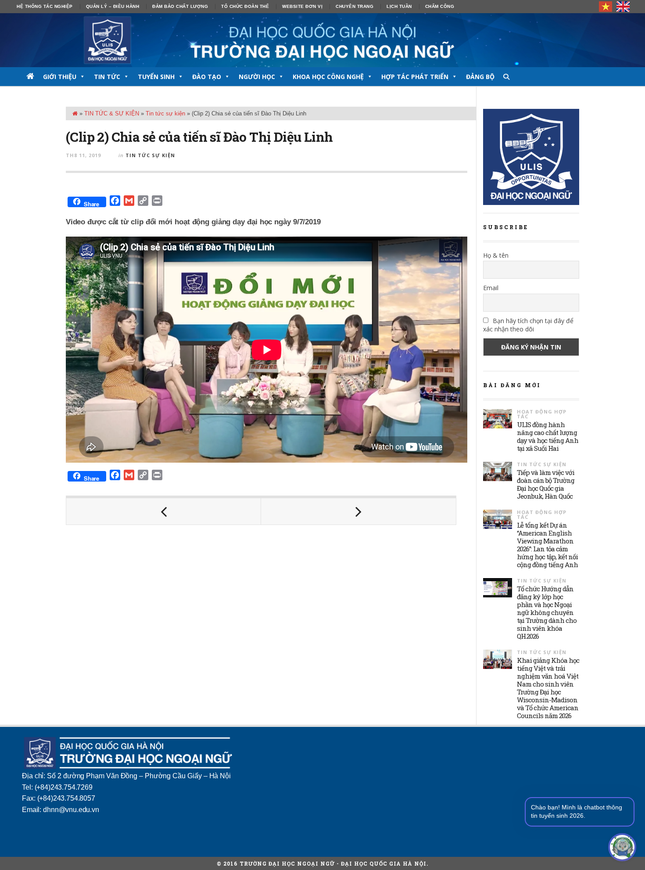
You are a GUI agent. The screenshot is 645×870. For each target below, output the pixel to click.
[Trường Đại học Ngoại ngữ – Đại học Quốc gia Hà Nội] (322, 40)
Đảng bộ (480, 76)
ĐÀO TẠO (206, 76)
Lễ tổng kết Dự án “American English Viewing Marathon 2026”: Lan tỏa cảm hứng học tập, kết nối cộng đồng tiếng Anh (547, 544)
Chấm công (440, 6)
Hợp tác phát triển (414, 76)
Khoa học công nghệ (328, 76)
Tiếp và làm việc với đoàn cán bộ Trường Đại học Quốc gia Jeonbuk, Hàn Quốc (545, 484)
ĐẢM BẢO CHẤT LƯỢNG (180, 6)
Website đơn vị (302, 6)
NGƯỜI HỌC (257, 76)
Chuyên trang (354, 6)
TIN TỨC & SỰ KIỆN (111, 113)
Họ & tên (496, 255)
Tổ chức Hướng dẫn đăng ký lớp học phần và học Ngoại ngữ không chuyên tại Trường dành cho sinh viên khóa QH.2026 (547, 612)
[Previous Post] (163, 511)
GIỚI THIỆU (59, 76)
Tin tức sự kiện (165, 113)
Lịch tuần (399, 6)
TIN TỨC (107, 76)
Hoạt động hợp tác (541, 414)
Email (490, 288)
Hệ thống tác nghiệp (45, 6)
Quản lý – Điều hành (113, 6)
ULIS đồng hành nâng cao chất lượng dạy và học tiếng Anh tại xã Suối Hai (547, 436)
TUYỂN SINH (156, 76)
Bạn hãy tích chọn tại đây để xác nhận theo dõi (528, 324)
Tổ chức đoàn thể (245, 6)
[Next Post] (358, 511)
